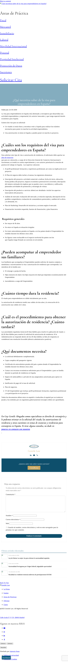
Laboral (4, 39)
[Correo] (34, 455)
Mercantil (5, 26)
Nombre (9, 516)
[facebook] (4, 639)
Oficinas (6, 601)
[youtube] (4, 628)
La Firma (7, 589)
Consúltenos (34, 468)
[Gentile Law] (5, 585)
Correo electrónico (13, 519)
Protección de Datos (11, 65)
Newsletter (3, 647)
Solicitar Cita (11, 79)
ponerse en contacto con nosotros (15, 429)
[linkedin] (4, 636)
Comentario (10, 494)
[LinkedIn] (31, 455)
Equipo (6, 593)
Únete (6, 605)
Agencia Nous (14, 651)
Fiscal (3, 20)
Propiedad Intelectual (12, 59)
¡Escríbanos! (6, 657)
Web (7, 523)
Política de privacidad (11, 655)
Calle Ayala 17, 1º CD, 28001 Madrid (12, 617)
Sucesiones (6, 72)
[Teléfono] (37, 455)
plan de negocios (7, 158)
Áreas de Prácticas (10, 597)
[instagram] (4, 632)
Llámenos (3, 643)
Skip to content (5, 1)
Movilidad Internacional (13, 46)
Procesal (4, 52)
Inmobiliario (7, 33)
